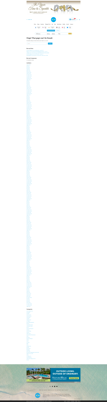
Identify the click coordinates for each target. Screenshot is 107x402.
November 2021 (29, 136)
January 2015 (29, 238)
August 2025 (28, 79)
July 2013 (28, 261)
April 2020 (28, 159)
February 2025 (29, 87)
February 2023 (29, 117)
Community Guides (30, 326)
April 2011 (28, 291)
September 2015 (29, 228)
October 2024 (29, 92)
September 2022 (29, 123)
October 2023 (29, 107)
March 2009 (28, 302)
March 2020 (28, 161)
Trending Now (29, 356)
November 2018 (29, 181)
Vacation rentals (51, 30)
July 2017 (28, 201)
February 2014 (29, 252)
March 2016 (28, 221)
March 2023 (28, 116)
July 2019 (28, 171)
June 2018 (28, 187)
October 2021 (29, 137)
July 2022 (28, 126)
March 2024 (28, 101)
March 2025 (28, 86)
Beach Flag (45, 27)
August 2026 (28, 64)
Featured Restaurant (30, 328)
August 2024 (29, 94)
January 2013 (29, 268)
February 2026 (29, 72)
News (35, 24)
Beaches (42, 24)
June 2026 (28, 67)
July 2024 (28, 96)
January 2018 (29, 193)
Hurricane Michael (29, 338)
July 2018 (28, 186)
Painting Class (29, 346)
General (28, 332)
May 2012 (28, 278)
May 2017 (28, 203)
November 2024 (29, 91)
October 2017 (29, 197)
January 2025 (29, 88)
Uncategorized (29, 357)
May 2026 (28, 68)
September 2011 (29, 286)
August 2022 (28, 124)
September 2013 (29, 258)
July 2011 (28, 288)
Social (67, 24)
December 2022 (29, 119)
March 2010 (28, 296)
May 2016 (28, 218)
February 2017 (29, 207)
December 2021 (29, 134)
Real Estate (59, 24)
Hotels (58, 30)
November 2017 (29, 196)
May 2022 (28, 128)
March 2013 (28, 266)
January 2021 (29, 148)
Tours (27, 354)
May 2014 (28, 248)
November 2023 (29, 106)
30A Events (59, 27)
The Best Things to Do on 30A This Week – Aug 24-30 (35, 50)
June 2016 (28, 217)
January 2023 (29, 118)
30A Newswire (29, 314)
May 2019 (28, 173)
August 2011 (28, 287)
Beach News (70, 27)
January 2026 (29, 73)
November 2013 (29, 256)
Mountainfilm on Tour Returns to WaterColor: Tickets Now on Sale (37, 55)
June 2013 (28, 262)
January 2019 (29, 178)
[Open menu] (79, 20)
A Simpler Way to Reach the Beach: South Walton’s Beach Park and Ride (38, 52)
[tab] (51, 30)
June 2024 (28, 97)
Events (28, 327)
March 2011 (28, 292)
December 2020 (29, 149)
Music (27, 343)
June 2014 (28, 247)
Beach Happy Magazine (30, 322)
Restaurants (28, 348)
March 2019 (28, 176)
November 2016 (29, 211)
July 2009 (28, 298)
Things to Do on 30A (30, 353)
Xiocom (28, 359)
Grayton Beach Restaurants (31, 334)
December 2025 (29, 74)
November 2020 (29, 151)
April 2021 (28, 144)
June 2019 (28, 172)
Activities (28, 318)
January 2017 (29, 208)
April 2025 (28, 84)
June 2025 (28, 82)
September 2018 (29, 183)
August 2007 (28, 306)
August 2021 (28, 139)
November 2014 (29, 241)
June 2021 (28, 142)
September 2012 (29, 273)
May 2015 (28, 233)
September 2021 (29, 138)
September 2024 (29, 93)
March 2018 (28, 191)
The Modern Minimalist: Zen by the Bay (33, 352)
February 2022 (29, 132)
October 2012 (29, 272)
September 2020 (29, 153)
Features (28, 329)
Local (27, 341)
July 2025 (28, 81)
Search (70, 33)
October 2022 (29, 122)
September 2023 (29, 108)
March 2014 (28, 251)
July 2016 (28, 216)
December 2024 (29, 89)
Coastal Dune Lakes (30, 324)
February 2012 (29, 282)
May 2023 (28, 113)
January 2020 (29, 163)
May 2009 (28, 301)
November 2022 (29, 121)
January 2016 (29, 223)
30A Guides (28, 312)
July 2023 (28, 111)
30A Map (64, 27)
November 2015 (29, 226)
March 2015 (28, 236)
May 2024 (28, 98)
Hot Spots (28, 337)
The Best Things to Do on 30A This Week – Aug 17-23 (35, 54)
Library (28, 339)
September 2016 (29, 213)
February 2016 (29, 222)
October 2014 (29, 242)
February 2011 (29, 293)
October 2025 (29, 77)
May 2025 (28, 83)
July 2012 (28, 276)
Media (64, 24)
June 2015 (28, 232)
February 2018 (29, 192)
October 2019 (29, 167)
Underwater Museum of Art (31, 358)
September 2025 (29, 78)
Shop (38, 24)
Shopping (28, 349)
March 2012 (28, 281)
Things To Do (47, 24)
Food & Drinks (29, 331)
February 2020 (29, 162)
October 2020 (29, 152)
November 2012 (29, 271)
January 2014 (29, 253)
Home (28, 336)
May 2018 (28, 188)
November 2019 (29, 166)
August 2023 (28, 109)
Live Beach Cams (38, 27)
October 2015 (29, 227)
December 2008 (29, 303)
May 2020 (28, 158)
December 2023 (29, 104)
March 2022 (28, 131)
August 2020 (29, 154)
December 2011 (29, 283)
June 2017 (28, 202)
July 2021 (28, 141)
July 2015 (28, 231)
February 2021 (29, 147)
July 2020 (28, 156)
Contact (71, 24)
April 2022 (28, 129)
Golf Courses (29, 333)
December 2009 (29, 297)
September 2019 (29, 168)
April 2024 (28, 99)
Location (28, 342)
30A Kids (28, 313)
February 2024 (29, 102)
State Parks (28, 351)
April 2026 (28, 69)
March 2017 (28, 206)
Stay (55, 24)
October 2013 (29, 257)
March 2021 (28, 146)
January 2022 (29, 133)
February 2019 (29, 177)
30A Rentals (28, 317)
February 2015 (29, 237)
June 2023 (28, 112)
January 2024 (29, 103)
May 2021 (28, 143)
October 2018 (29, 182)
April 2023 (28, 114)
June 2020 (28, 157)
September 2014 (29, 243)
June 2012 (28, 277)
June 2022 (28, 127)
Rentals (28, 347)
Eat (52, 24)
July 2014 (28, 246)
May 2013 (28, 263)
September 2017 (29, 198)
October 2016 (29, 212)
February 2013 (29, 267)
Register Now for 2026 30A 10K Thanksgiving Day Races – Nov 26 (37, 51)
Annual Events (29, 319)
